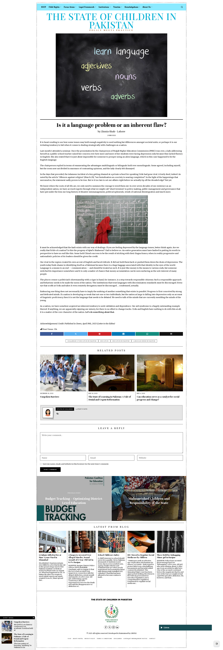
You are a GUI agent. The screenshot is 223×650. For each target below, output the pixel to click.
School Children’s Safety (108, 555)
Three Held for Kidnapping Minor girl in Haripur (168, 556)
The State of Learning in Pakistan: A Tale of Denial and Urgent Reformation (110, 398)
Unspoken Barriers (49, 396)
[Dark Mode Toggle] (217, 644)
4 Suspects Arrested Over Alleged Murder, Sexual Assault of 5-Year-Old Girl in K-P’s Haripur (80, 559)
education (104, 341)
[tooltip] (52, 334)
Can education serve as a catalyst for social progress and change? (158, 398)
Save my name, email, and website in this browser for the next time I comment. (76, 464)
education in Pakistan (121, 341)
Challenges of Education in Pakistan (81, 341)
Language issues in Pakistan (144, 341)
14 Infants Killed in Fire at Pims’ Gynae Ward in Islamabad (50, 557)
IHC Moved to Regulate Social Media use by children (140, 556)
